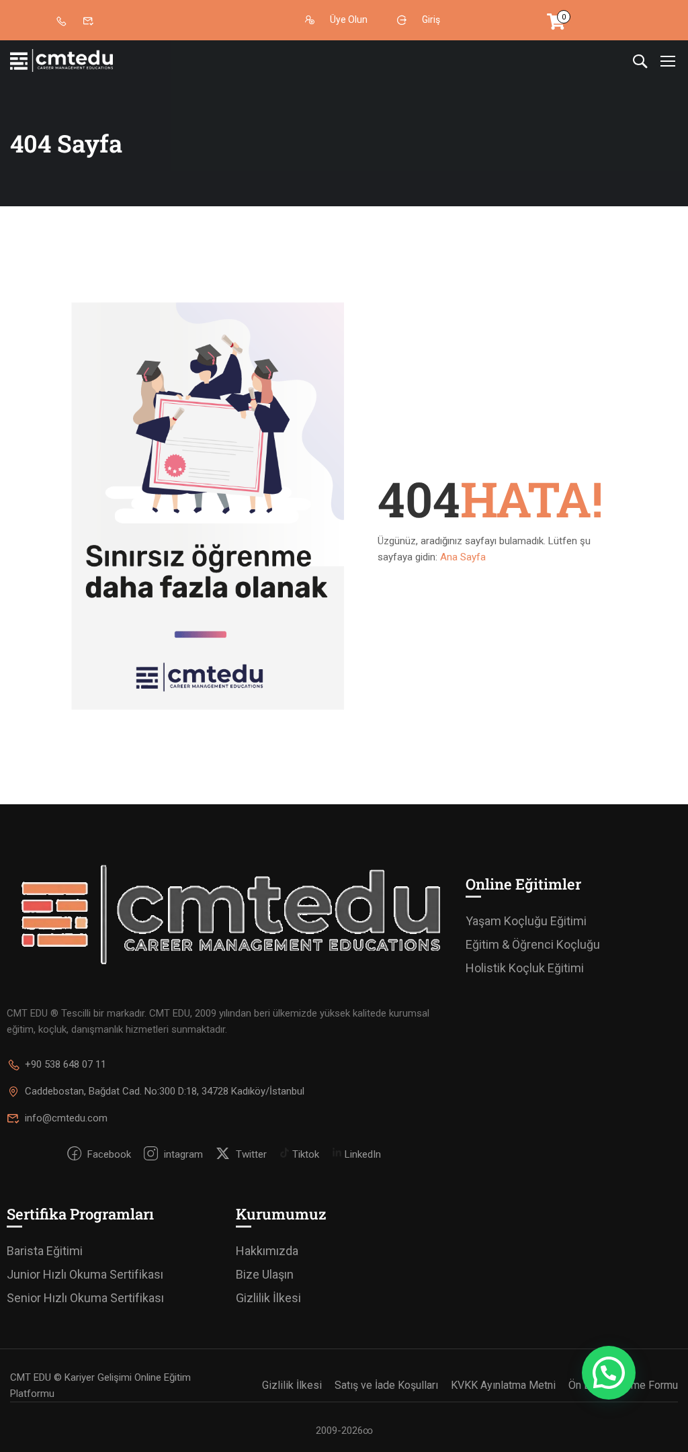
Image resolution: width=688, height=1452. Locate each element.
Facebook (108, 1154)
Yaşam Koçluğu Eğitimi (526, 921)
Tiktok (304, 1154)
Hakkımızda (267, 1251)
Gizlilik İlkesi (268, 1298)
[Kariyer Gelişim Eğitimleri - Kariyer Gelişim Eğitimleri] (61, 61)
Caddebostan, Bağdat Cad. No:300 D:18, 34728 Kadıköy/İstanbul (164, 1091)
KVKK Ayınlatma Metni (503, 1385)
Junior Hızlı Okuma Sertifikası (85, 1274)
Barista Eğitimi (45, 1251)
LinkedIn (361, 1154)
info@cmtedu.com (66, 1118)
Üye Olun (349, 20)
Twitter (250, 1154)
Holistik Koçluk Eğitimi (525, 968)
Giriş (431, 20)
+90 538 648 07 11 (65, 1064)
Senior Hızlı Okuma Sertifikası (85, 1298)
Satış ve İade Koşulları (386, 1385)
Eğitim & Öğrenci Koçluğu (533, 944)
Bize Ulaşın (265, 1274)
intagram (182, 1154)
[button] (609, 1373)
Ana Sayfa (463, 557)
